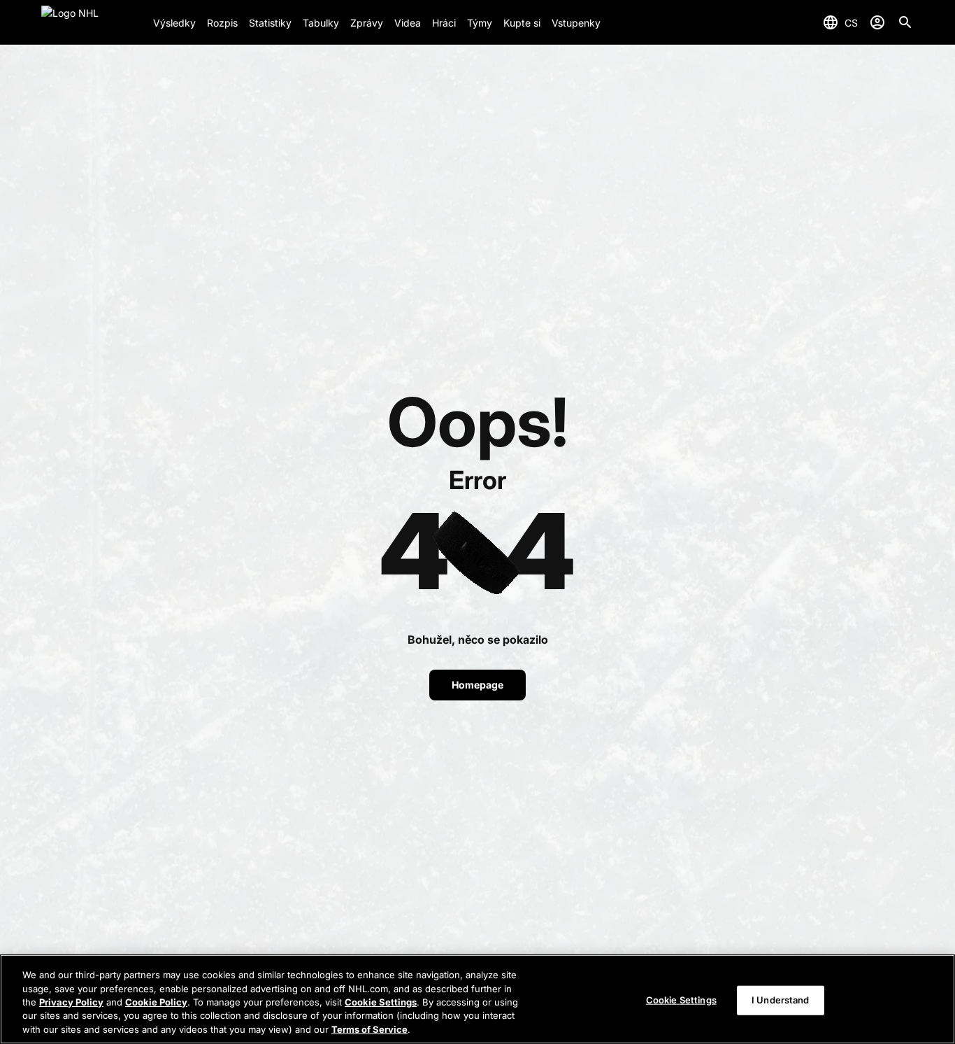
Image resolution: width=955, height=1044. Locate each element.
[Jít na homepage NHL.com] (91, 22)
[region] (477, 999)
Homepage (477, 685)
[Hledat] (905, 22)
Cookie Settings (381, 1002)
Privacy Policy (71, 1002)
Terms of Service (369, 1029)
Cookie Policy (156, 1002)
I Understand (781, 1000)
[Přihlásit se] (877, 22)
